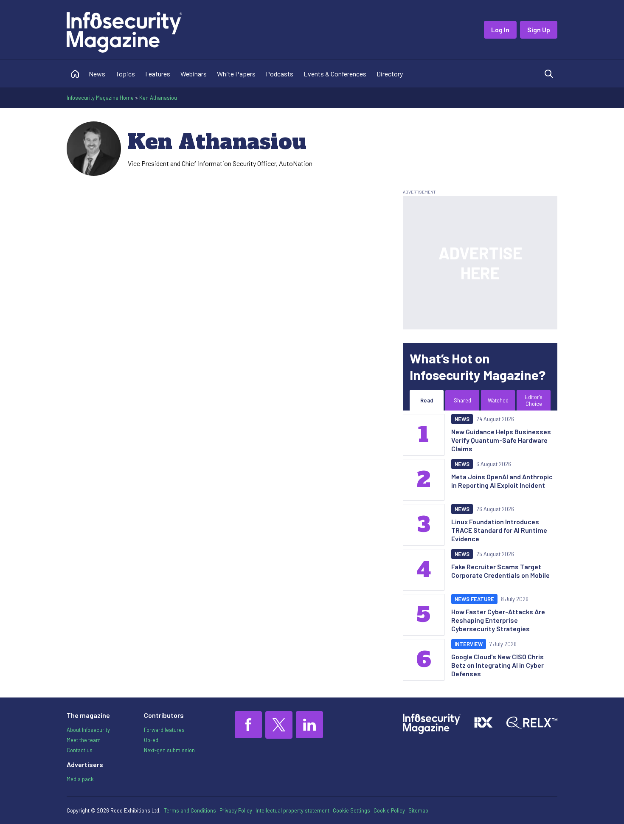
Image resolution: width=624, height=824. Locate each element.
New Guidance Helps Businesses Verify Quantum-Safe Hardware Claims (501, 440)
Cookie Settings (351, 810)
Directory (390, 74)
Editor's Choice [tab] (533, 400)
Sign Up (538, 29)
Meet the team (84, 740)
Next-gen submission (169, 750)
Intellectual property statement (292, 810)
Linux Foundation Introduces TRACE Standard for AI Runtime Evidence (499, 530)
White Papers (236, 74)
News (97, 74)
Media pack (80, 779)
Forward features (164, 729)
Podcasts (279, 74)
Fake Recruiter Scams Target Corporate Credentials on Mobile (500, 570)
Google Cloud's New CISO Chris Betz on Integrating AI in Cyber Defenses (497, 665)
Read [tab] (426, 400)
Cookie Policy (389, 810)
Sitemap (418, 810)
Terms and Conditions (190, 810)
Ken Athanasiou (158, 97)
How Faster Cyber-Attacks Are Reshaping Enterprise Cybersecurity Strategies (498, 620)
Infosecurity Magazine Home (100, 97)
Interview (469, 644)
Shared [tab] (462, 400)
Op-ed (151, 740)
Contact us (80, 750)
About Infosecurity (88, 729)
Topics (125, 74)
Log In (500, 29)
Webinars (193, 74)
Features (157, 74)
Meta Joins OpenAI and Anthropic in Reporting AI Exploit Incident (502, 480)
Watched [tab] (498, 400)
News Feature (474, 599)
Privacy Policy (235, 810)
